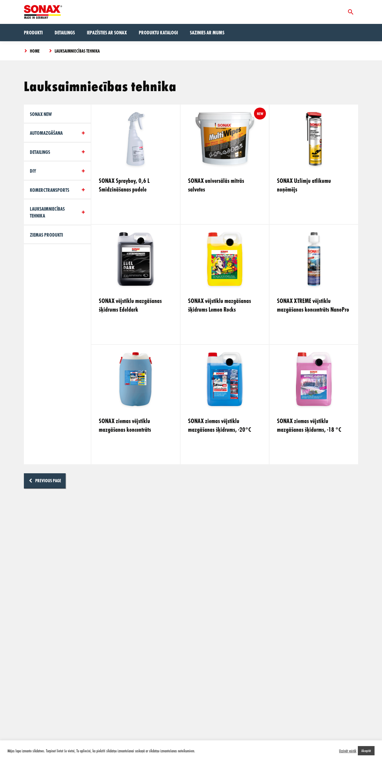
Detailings (65, 32)
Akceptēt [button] (366, 750)
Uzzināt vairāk (347, 751)
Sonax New (41, 114)
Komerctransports (49, 189)
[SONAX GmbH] (43, 12)
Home (35, 51)
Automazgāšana (46, 132)
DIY (33, 170)
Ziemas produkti (46, 234)
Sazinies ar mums (207, 32)
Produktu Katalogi (158, 32)
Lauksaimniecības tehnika (77, 51)
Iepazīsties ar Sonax (107, 32)
